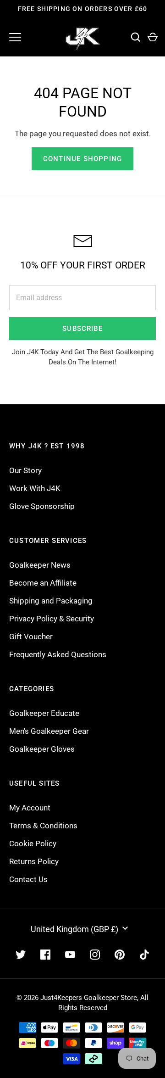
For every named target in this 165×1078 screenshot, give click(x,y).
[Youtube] (70, 954)
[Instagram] (95, 954)
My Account (29, 807)
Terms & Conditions (43, 825)
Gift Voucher (31, 636)
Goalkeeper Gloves (42, 749)
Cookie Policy (32, 843)
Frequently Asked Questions (57, 654)
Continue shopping (82, 159)
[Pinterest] (120, 954)
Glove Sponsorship (42, 506)
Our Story (25, 470)
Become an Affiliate (43, 582)
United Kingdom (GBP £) (74, 929)
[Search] (135, 37)
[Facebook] (45, 954)
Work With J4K (34, 488)
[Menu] (15, 37)
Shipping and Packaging (51, 600)
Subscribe (82, 328)
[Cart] (152, 37)
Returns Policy (34, 861)
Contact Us (28, 879)
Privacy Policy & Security (51, 618)
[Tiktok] (144, 954)
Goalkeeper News (40, 565)
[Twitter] (21, 954)
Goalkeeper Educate (44, 713)
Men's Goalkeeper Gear (49, 731)
